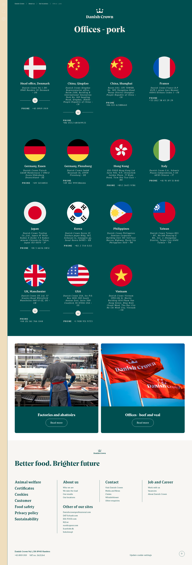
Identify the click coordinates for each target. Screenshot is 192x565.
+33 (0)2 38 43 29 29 (161, 100)
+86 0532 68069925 (74, 123)
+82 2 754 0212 (83, 245)
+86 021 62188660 (116, 105)
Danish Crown (19, 4)
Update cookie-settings (141, 555)
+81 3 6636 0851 (40, 248)
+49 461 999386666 (74, 183)
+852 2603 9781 (127, 185)
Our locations (43, 4)
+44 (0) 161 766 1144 (31, 321)
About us (31, 4)
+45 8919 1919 (40, 108)
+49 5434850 (40, 183)
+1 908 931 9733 (83, 321)
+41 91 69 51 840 (169, 180)
